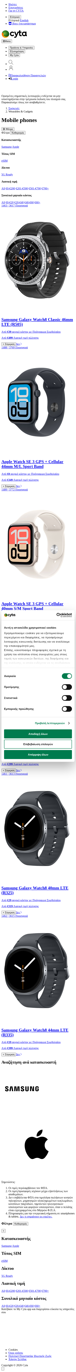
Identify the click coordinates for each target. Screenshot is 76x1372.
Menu (8, 41)
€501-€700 (35, 188)
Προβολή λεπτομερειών (50, 723)
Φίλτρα (9, 129)
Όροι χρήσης (15, 1352)
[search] (10, 63)
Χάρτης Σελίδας (17, 1359)
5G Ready (7, 174)
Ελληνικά (15, 17)
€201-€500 (22, 188)
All (3, 188)
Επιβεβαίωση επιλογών (38, 744)
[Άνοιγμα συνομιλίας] (2, 1369)
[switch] (67, 687)
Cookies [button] (13, 1349)
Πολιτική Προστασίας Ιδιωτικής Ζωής (29, 1356)
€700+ (45, 188)
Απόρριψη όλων (38, 754)
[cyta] (15, 37)
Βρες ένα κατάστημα (24, 23)
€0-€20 (10, 202)
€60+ (37, 202)
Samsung (6, 146)
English (24, 20)
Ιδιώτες (12, 4)
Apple (15, 146)
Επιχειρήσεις (15, 7)
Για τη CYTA (16, 10)
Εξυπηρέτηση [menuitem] (17, 51)
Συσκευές (13, 108)
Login (14, 78)
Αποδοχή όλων (38, 733)
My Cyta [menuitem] (14, 55)
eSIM (4, 160)
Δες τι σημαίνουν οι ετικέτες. (36, 1216)
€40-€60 (29, 202)
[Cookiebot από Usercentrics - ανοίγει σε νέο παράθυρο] (56, 615)
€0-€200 (10, 188)
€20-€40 (19, 202)
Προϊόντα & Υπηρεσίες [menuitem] (21, 47)
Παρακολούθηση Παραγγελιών (28, 75)
